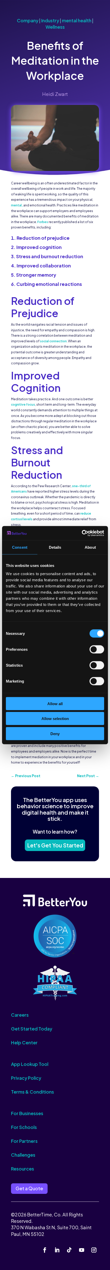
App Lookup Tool (29, 1064)
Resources (22, 1169)
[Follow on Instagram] (94, 1250)
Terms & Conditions (32, 1092)
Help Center (24, 1042)
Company (27, 20)
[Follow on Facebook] (45, 1250)
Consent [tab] (19, 547)
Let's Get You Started (55, 845)
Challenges (23, 1155)
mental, (17, 205)
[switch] (97, 649)
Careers (20, 1015)
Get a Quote (29, 1188)
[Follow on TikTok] (69, 1250)
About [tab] (90, 547)
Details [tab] (55, 547)
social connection (53, 341)
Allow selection (55, 718)
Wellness (55, 27)
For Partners (24, 1141)
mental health (76, 20)
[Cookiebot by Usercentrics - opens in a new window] (81, 533)
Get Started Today (31, 1029)
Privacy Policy (26, 1078)
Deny (55, 733)
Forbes (42, 222)
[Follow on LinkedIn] (57, 1250)
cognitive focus (23, 404)
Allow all (55, 703)
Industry (50, 20)
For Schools (24, 1127)
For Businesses (27, 1113)
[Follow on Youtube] (81, 1250)
